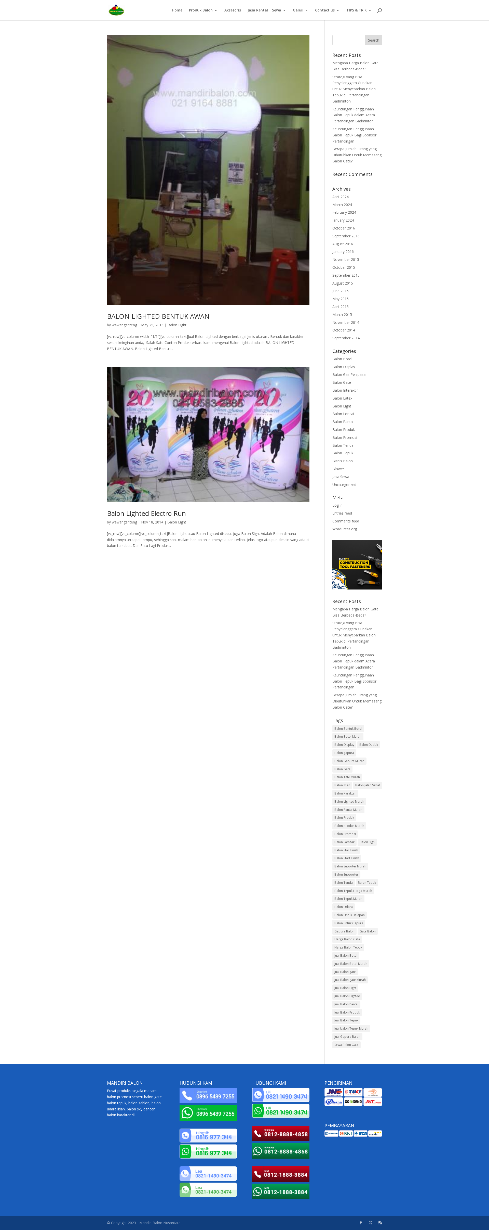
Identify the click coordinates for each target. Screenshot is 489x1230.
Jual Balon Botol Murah (350, 964)
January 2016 (343, 251)
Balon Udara (343, 907)
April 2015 (340, 306)
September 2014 (346, 338)
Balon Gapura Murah (349, 761)
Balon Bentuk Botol (348, 728)
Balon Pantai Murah (348, 810)
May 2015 (340, 298)
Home (177, 10)
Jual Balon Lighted (347, 996)
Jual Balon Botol (345, 955)
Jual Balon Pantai (346, 1004)
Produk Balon (201, 10)
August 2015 (342, 283)
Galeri (298, 10)
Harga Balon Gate (347, 939)
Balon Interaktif (345, 390)
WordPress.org (344, 529)
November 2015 (345, 259)
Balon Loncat (343, 413)
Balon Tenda (343, 445)
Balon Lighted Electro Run (146, 513)
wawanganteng (124, 325)
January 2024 (343, 220)
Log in (337, 505)
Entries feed (342, 513)
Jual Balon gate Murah (350, 980)
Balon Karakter (345, 793)
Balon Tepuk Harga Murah (353, 891)
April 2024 (340, 196)
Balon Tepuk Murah (348, 898)
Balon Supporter (346, 874)
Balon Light (177, 325)
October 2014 (343, 330)
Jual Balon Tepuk (346, 1020)
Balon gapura (344, 753)
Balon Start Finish (346, 858)
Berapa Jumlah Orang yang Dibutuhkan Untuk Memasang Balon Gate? (357, 154)
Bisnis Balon (342, 460)
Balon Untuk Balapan (349, 915)
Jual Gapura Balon (347, 1036)
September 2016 (346, 236)
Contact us (325, 10)
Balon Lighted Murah (349, 801)
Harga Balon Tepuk (348, 947)
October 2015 (343, 267)
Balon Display (343, 366)
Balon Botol (342, 358)
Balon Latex (342, 398)
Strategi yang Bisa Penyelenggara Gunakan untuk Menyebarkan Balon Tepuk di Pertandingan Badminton (354, 89)
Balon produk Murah (349, 826)
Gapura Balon (344, 931)
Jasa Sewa (340, 476)
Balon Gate (341, 382)
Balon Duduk (368, 744)
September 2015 (346, 275)
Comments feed (345, 521)
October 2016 (343, 228)
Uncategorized (344, 484)
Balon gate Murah (347, 777)
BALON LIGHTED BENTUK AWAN (158, 316)
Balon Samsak (344, 842)
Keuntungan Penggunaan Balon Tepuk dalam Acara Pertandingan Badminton (353, 115)
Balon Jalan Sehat (367, 785)
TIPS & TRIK (356, 10)
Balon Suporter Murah (350, 866)
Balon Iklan (342, 785)
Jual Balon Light (345, 988)
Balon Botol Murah (347, 736)
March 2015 (342, 314)
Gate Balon (368, 931)
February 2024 (344, 212)
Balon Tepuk (342, 453)
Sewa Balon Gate (346, 1045)
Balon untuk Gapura (348, 923)
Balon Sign (367, 842)
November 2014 (345, 322)
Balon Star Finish (346, 850)
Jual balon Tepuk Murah (351, 1028)
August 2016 (342, 243)
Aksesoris (232, 10)
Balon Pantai (343, 421)
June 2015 (340, 290)
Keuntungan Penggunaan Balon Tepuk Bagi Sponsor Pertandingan (354, 135)
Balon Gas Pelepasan (350, 374)
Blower (338, 468)
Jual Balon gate (345, 972)
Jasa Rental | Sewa (264, 10)
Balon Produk (343, 429)
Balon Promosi (344, 437)
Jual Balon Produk (347, 1012)
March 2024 (342, 204)
